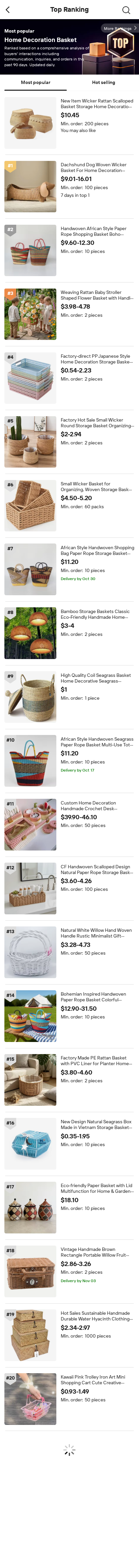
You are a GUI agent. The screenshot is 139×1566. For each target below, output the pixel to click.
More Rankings (118, 28)
